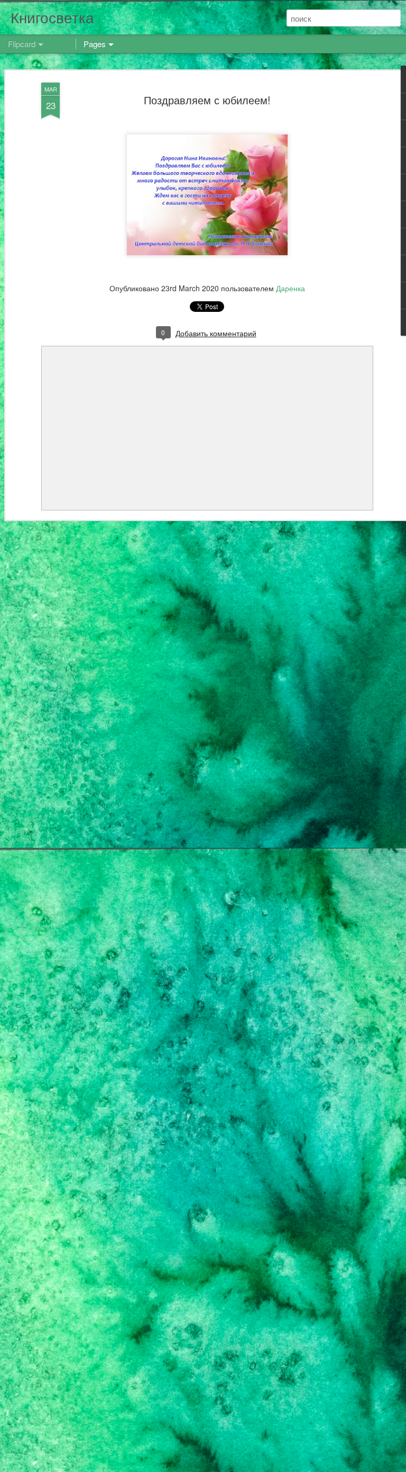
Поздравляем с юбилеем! (207, 99)
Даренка (290, 288)
